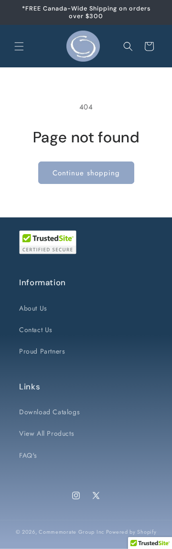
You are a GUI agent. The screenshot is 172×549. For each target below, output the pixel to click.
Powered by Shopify (131, 532)
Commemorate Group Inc (71, 532)
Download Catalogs (49, 412)
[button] (19, 46)
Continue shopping (86, 173)
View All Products (46, 433)
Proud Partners (42, 351)
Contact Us (36, 329)
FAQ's (28, 455)
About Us (33, 308)
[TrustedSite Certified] (47, 242)
